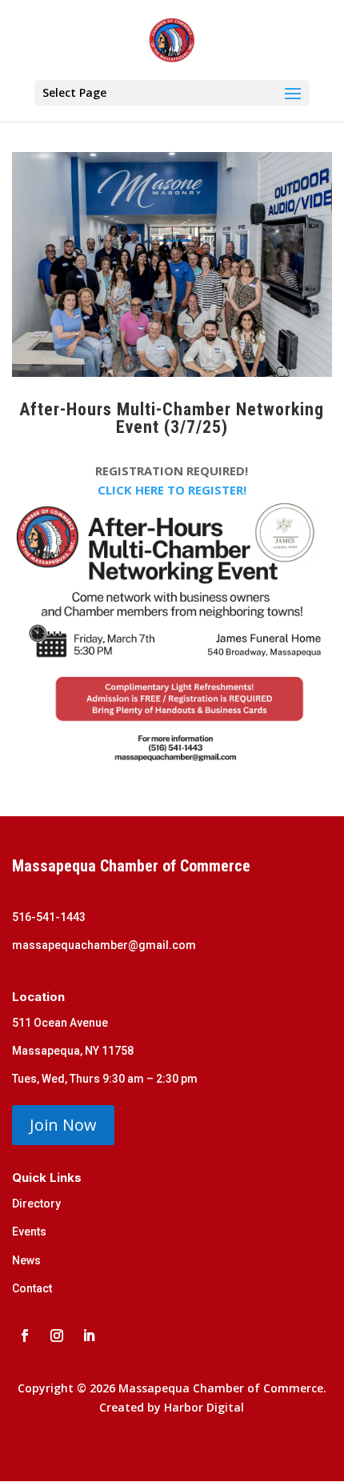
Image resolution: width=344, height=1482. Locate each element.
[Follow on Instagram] (57, 1335)
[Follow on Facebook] (25, 1335)
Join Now (63, 1125)
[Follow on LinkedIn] (89, 1335)
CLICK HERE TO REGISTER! (172, 490)
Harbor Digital (204, 1407)
